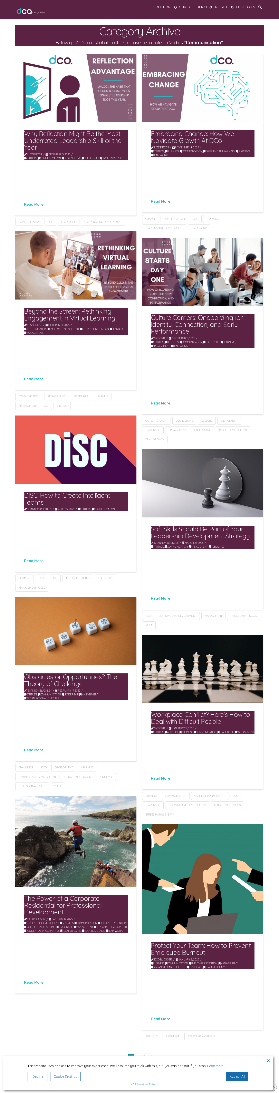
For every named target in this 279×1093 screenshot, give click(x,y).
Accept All (237, 1076)
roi (46, 405)
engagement (56, 396)
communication (29, 221)
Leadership (91, 158)
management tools (32, 587)
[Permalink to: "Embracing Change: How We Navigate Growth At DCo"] (202, 88)
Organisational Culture (42, 698)
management (27, 405)
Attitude (31, 158)
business (24, 578)
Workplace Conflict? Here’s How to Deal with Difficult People (200, 717)
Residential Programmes (42, 930)
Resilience (217, 546)
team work (199, 228)
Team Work (160, 155)
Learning (244, 151)
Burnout (151, 1036)
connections (184, 420)
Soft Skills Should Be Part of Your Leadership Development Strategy (200, 532)
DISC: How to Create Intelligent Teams (67, 498)
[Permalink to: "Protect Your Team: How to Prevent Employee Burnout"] (202, 879)
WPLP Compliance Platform (144, 1084)
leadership (68, 221)
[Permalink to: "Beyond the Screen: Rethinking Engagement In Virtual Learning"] (75, 265)
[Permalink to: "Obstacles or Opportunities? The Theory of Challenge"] (75, 631)
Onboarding (202, 430)
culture (206, 420)
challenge (26, 767)
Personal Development (111, 926)
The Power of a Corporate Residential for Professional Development (63, 905)
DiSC (54, 578)
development (64, 767)
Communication (50, 158)
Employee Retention (95, 328)
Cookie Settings (65, 1076)
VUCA (148, 625)
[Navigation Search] (259, 9)
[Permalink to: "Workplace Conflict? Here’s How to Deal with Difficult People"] (202, 669)
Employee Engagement (64, 328)
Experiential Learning (220, 151)
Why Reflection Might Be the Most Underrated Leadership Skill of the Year (72, 140)
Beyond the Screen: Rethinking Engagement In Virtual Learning (69, 314)
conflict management (209, 795)
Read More (34, 204)
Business (173, 151)
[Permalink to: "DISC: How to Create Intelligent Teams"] (75, 450)
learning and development (103, 221)
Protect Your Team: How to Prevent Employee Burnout (201, 948)
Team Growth (154, 439)
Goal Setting (72, 158)
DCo (50, 221)
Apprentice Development (42, 923)
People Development (233, 430)
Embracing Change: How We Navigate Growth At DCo (192, 137)
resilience (106, 776)
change (150, 218)
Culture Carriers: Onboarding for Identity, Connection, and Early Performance (197, 324)
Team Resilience (94, 930)
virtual (62, 405)
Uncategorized (112, 158)
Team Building (71, 930)
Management (34, 332)
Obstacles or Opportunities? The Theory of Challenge (70, 680)
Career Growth (156, 420)
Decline (37, 1076)
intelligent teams (78, 578)
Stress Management (32, 786)
